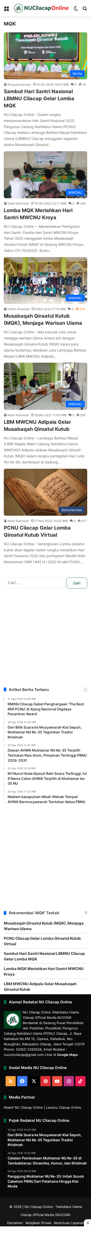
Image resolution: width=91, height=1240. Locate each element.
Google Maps (67, 1055)
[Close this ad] (87, 1222)
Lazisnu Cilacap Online (63, 1107)
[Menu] (6, 10)
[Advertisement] (45, 641)
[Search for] (84, 10)
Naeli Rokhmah (18, 203)
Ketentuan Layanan (69, 1223)
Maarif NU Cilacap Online (23, 1107)
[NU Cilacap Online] (41, 8)
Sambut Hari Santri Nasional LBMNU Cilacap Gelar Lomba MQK (39, 98)
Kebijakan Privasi (38, 1223)
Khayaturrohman (19, 84)
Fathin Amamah (19, 309)
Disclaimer (15, 1223)
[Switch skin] (75, 10)
